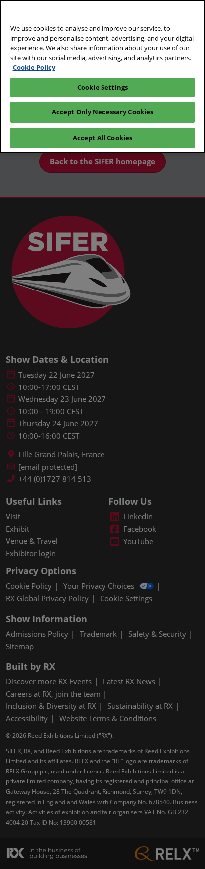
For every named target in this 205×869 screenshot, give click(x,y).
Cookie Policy (34, 67)
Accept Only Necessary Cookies (103, 111)
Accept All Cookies (102, 137)
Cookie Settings (102, 87)
